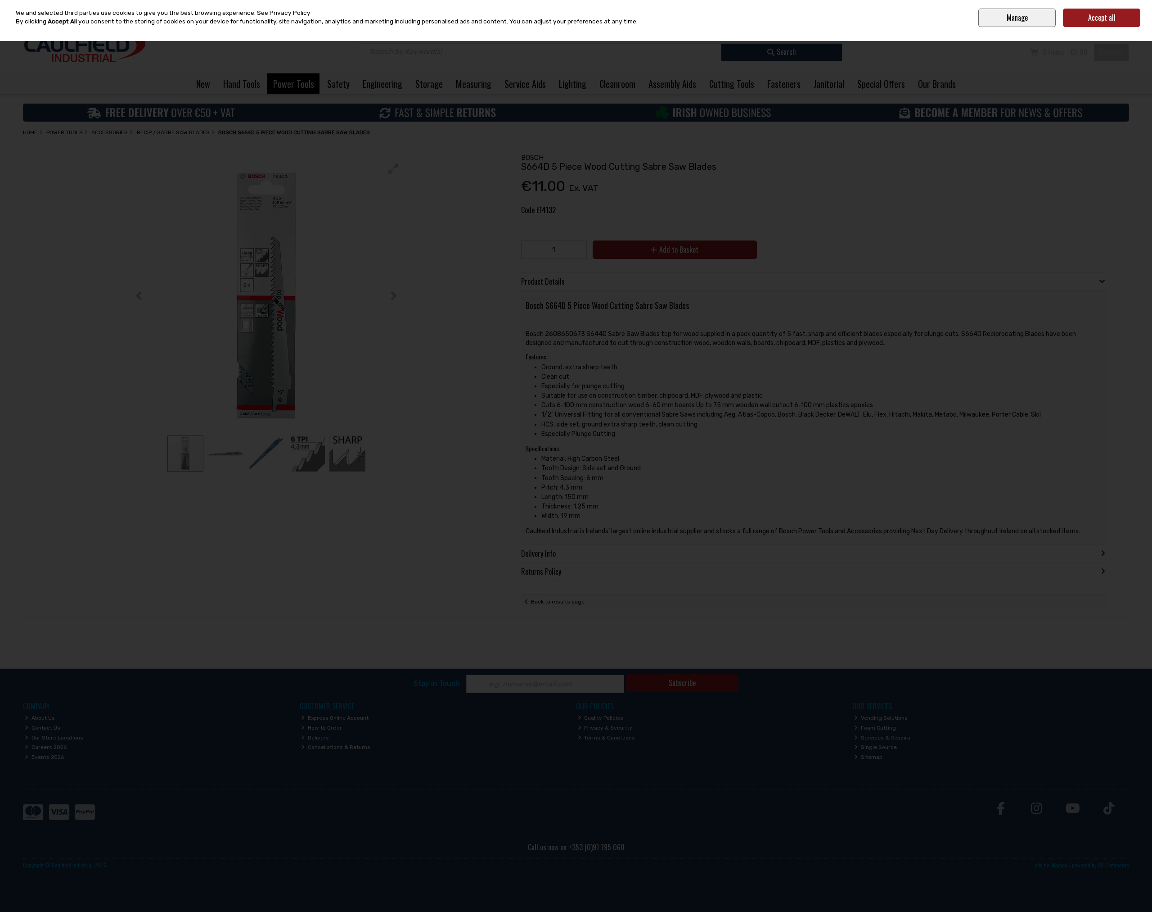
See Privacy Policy (283, 12)
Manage (1017, 17)
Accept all (1102, 17)
